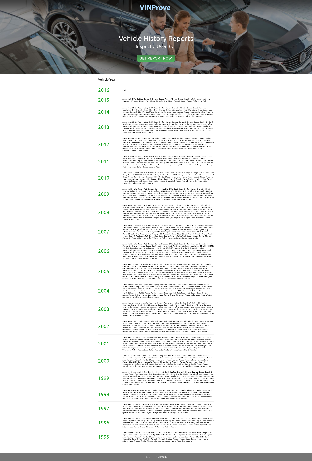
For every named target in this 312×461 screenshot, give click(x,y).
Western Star (190, 256)
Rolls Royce (145, 130)
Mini (140, 114)
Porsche (178, 114)
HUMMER (176, 175)
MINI (147, 179)
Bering (160, 356)
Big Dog (158, 189)
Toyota (189, 101)
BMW (134, 99)
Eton (160, 266)
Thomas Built (170, 181)
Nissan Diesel (182, 234)
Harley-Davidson (172, 124)
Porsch (195, 147)
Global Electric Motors (134, 268)
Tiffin (136, 116)
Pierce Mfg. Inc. (188, 179)
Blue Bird (158, 157)
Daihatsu (125, 191)
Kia (212, 193)
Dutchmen (131, 287)
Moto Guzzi (151, 147)
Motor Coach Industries (195, 214)
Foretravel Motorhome (181, 246)
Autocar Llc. (168, 303)
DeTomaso (133, 340)
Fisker (140, 140)
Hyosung (125, 193)
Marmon (167, 423)
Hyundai (187, 99)
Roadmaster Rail (133, 165)
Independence (197, 268)
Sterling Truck (181, 236)
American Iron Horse (135, 264)
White (193, 116)
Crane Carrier (206, 404)
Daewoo (210, 321)
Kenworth (125, 101)
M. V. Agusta (138, 273)
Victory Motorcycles (167, 116)
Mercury (162, 163)
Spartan (204, 293)
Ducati (195, 108)
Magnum (175, 360)
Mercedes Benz (141, 128)
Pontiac (203, 179)
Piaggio (211, 128)
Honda (180, 99)
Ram (124, 165)
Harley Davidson (142, 110)
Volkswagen (197, 101)
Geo (154, 406)
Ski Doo (208, 147)
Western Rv (142, 279)
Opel (159, 114)
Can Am (168, 108)
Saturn (145, 181)
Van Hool (182, 348)
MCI (176, 144)
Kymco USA (199, 142)
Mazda (152, 101)
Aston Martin (132, 108)
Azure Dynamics (148, 138)
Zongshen (153, 258)
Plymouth (154, 346)
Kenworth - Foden (137, 394)
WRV (130, 384)
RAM (183, 114)
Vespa (169, 149)
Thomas (142, 149)
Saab (141, 165)
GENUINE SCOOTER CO (140, 124)
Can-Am (175, 122)
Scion (212, 197)
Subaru (183, 101)
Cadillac (140, 99)
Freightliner (126, 110)
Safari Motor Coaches (185, 425)
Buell (176, 189)
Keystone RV (168, 270)
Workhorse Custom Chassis (132, 151)
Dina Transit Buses (194, 433)
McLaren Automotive (197, 112)
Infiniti (193, 99)
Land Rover (150, 112)
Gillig (143, 421)
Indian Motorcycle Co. (174, 110)
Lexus (136, 101)
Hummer (174, 268)
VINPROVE (162, 457)
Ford (166, 99)
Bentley (145, 108)
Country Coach (200, 321)
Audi (129, 99)
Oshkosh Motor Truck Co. (141, 439)
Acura (124, 99)
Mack (124, 90)
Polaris (171, 114)
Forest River (170, 207)
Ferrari (130, 140)
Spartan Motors (207, 114)
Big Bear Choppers (161, 244)
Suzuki (131, 116)
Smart (198, 114)
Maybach (165, 144)
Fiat (200, 108)
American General (134, 337)
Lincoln (141, 101)
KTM (143, 112)
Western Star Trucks (162, 350)
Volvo (205, 101)
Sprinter (143, 277)
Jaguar (205, 110)
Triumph (159, 348)
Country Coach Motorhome (147, 305)
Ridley (191, 311)
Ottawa (197, 128)
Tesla (181, 130)
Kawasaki (125, 112)
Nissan (170, 101)
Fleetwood (156, 207)
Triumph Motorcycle (152, 116)
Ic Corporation (202, 124)
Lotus (169, 112)
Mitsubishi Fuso (177, 128)
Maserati (180, 112)
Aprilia (130, 173)
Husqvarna (206, 140)
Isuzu (200, 110)
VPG (204, 149)
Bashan (157, 138)
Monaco (185, 327)
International (201, 99)
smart (192, 216)
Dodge (161, 99)
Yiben (158, 167)
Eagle (138, 191)
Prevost (132, 236)
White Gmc (181, 441)
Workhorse (181, 199)
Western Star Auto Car (204, 256)
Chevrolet (147, 99)
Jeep (208, 99)
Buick (156, 108)
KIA (132, 101)
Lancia (125, 144)
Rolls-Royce (190, 114)
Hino (175, 99)
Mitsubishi (146, 114)
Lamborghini (182, 126)
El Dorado (160, 228)
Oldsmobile (132, 293)
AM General (132, 356)
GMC (171, 99)
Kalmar (150, 126)
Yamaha (199, 116)
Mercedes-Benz (161, 101)
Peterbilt (177, 101)
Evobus (166, 266)
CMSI (139, 266)
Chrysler (155, 99)
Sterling (150, 277)
